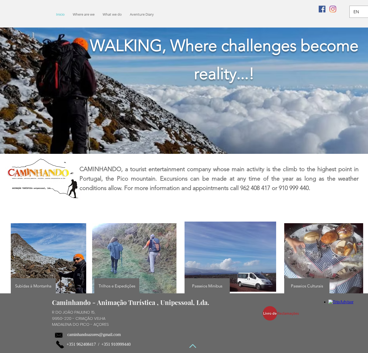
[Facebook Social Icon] (322, 9)
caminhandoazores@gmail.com (94, 334)
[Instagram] (332, 9)
